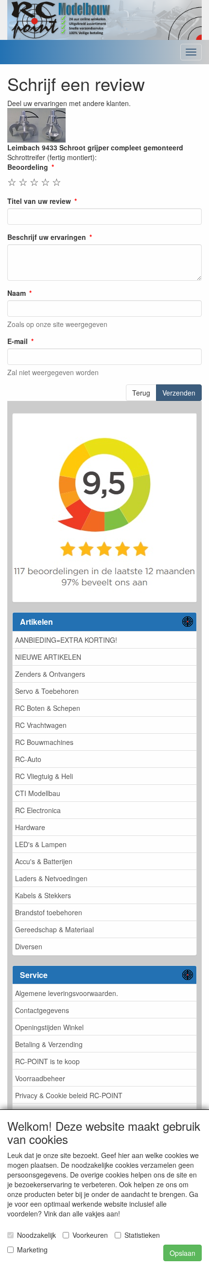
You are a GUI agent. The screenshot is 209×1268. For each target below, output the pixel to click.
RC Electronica (38, 810)
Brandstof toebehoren (48, 912)
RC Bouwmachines (44, 742)
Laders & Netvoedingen (51, 878)
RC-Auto (28, 759)
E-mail (17, 341)
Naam (16, 293)
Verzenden (178, 393)
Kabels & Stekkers (43, 895)
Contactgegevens (42, 1010)
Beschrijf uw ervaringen (46, 237)
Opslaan (182, 1253)
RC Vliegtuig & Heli (44, 776)
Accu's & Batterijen (43, 861)
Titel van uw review (39, 201)
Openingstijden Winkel (49, 1027)
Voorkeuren (90, 1235)
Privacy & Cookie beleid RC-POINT (68, 1095)
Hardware (30, 827)
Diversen (28, 946)
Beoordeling (27, 167)
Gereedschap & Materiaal (54, 929)
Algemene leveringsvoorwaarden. (66, 993)
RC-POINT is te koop (47, 1061)
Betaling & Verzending (49, 1044)
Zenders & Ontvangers (50, 674)
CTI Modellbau (37, 793)
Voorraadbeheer (40, 1078)
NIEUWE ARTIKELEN (48, 657)
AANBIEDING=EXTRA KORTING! (66, 640)
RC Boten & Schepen (47, 708)
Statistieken (142, 1235)
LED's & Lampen (41, 844)
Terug (141, 393)
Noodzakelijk (36, 1235)
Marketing (32, 1249)
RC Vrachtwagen (41, 725)
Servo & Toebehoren (47, 691)
